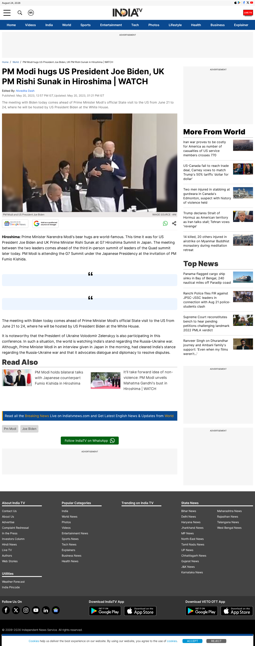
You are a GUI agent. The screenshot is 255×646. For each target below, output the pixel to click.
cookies (172, 641)
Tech (135, 25)
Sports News (70, 538)
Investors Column (13, 538)
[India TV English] (127, 13)
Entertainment (111, 25)
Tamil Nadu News (192, 544)
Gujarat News (190, 561)
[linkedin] (46, 610)
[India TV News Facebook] (244, 2)
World (66, 25)
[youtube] (36, 610)
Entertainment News (75, 533)
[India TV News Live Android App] (105, 611)
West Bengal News (229, 527)
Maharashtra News (229, 511)
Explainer (241, 25)
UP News (187, 550)
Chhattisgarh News (193, 555)
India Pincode (11, 587)
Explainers (68, 550)
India (49, 25)
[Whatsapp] (165, 223)
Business (218, 25)
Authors (7, 555)
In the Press (9, 533)
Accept (192, 641)
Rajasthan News (227, 516)
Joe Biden (29, 429)
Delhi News (188, 516)
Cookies (34, 641)
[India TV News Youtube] (251, 2)
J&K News (188, 566)
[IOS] (235, 2)
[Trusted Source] (45, 223)
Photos (153, 25)
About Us (8, 516)
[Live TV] (248, 13)
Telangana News (228, 522)
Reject (216, 641)
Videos (30, 25)
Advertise (8, 522)
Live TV (7, 550)
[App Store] (140, 611)
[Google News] (15, 223)
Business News (71, 555)
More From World (214, 131)
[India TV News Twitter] (247, 2)
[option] (45, 377)
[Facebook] (6, 610)
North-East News (192, 538)
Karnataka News (192, 572)
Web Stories (10, 561)
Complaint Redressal (15, 527)
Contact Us (9, 511)
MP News (187, 533)
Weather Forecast (13, 581)
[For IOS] (237, 611)
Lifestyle (175, 25)
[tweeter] (16, 610)
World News (69, 516)
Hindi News (9, 544)
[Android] (239, 2)
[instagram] (26, 610)
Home (11, 25)
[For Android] (201, 611)
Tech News (69, 544)
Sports (85, 25)
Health (196, 25)
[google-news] (56, 610)
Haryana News (190, 522)
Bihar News (188, 511)
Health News (70, 561)
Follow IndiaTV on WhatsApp (86, 441)
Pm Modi (10, 429)
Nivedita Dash (25, 90)
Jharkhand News (192, 527)
